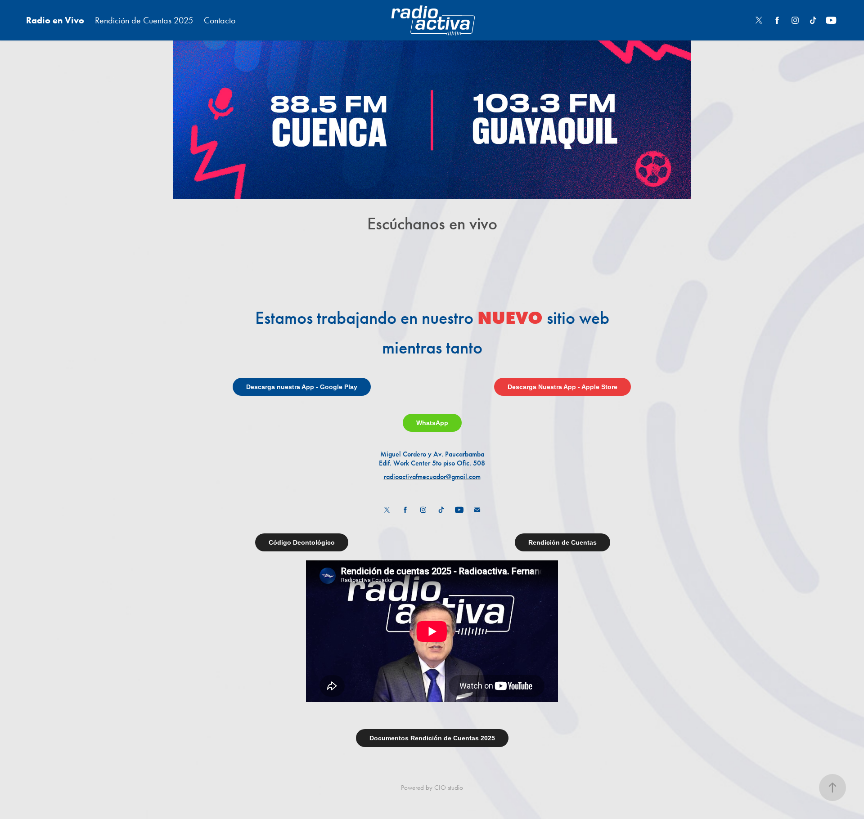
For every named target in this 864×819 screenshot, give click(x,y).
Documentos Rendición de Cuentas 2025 (432, 738)
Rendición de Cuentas (562, 542)
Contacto (219, 20)
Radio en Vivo (55, 20)
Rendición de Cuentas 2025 (144, 20)
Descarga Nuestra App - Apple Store (562, 386)
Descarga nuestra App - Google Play (301, 386)
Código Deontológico (302, 542)
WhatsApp (432, 422)
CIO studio (448, 787)
